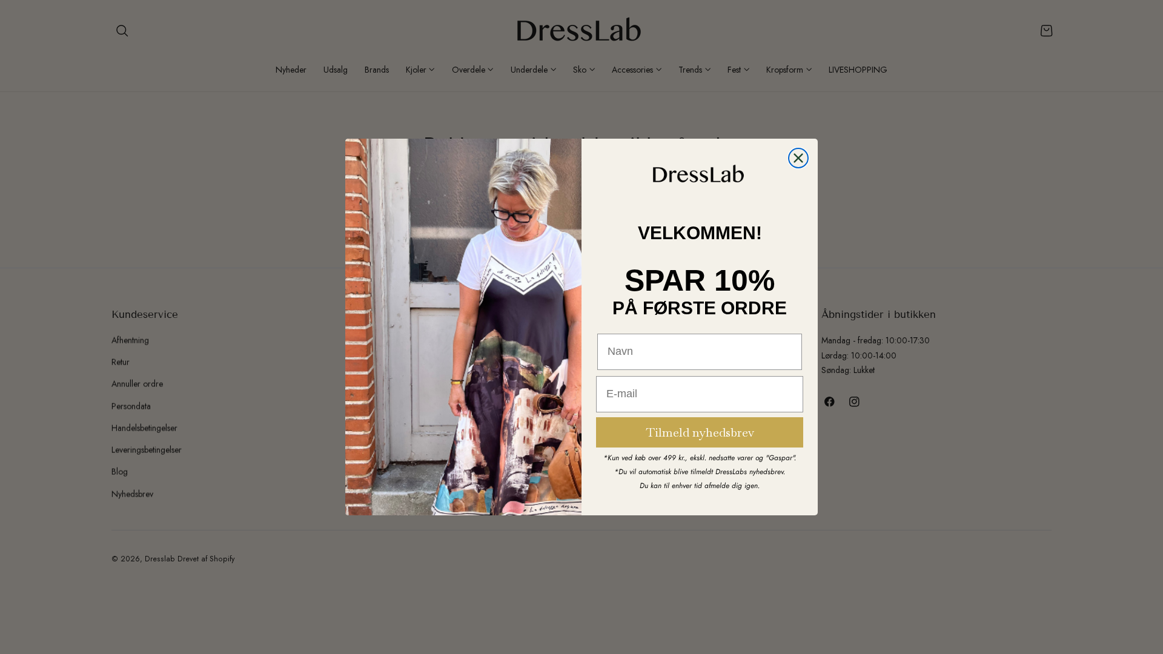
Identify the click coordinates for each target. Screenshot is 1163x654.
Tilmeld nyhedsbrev (700, 432)
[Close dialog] (798, 158)
